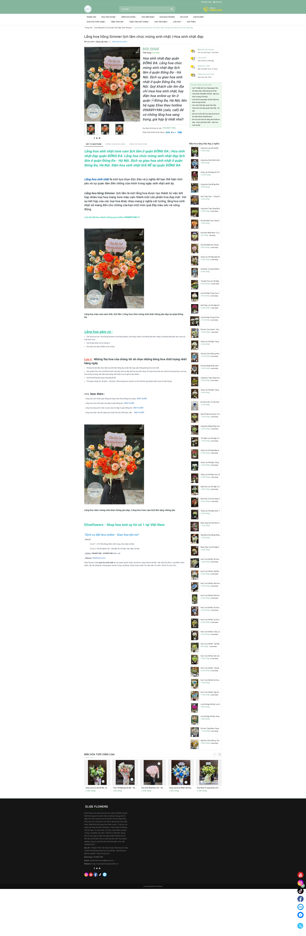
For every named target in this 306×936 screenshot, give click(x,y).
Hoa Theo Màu (160, 22)
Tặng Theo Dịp (117, 22)
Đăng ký (218, 2)
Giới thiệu (191, 22)
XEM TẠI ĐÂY (142, 399)
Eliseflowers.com (98, 558)
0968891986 (216, 10)
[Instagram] (86, 874)
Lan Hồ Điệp (198, 17)
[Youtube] (91, 874)
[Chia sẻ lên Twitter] (97, 138)
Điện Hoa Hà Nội (128, 17)
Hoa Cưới (184, 17)
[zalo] (105, 874)
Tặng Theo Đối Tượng (139, 22)
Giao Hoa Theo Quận (96, 22)
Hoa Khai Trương (167, 17)
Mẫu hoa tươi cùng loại (99, 754)
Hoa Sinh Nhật (148, 17)
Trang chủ (91, 17)
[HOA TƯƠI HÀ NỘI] (87, 9)
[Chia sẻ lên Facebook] (94, 138)
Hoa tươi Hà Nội (108, 17)
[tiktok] (100, 874)
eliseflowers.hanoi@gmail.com (102, 860)
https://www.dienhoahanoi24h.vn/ (105, 864)
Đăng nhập (207, 2)
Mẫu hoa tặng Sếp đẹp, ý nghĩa (204, 143)
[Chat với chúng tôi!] (300, 915)
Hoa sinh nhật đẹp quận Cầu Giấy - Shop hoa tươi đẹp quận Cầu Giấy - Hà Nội (205, 108)
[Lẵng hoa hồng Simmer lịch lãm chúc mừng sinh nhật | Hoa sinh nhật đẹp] (90, 129)
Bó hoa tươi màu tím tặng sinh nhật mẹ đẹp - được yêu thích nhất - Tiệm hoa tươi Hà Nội (206, 122)
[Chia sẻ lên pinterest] (99, 138)
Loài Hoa (177, 22)
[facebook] (95, 874)
